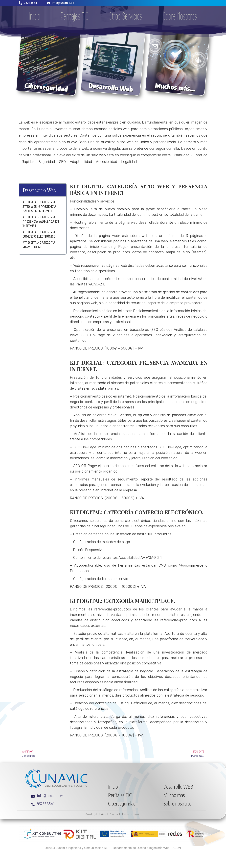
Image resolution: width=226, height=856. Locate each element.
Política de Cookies (131, 813)
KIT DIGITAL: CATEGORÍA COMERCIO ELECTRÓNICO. (39, 234)
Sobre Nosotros (180, 16)
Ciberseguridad (122, 803)
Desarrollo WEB (178, 786)
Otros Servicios (125, 16)
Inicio (34, 16)
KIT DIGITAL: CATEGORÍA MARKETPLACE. (39, 244)
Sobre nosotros (177, 803)
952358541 (31, 2)
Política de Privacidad (109, 813)
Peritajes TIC (74, 16)
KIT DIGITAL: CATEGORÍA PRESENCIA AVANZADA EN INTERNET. (41, 221)
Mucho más (174, 795)
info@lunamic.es (63, 2)
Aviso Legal (91, 813)
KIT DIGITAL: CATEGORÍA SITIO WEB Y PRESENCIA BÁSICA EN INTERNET (39, 206)
